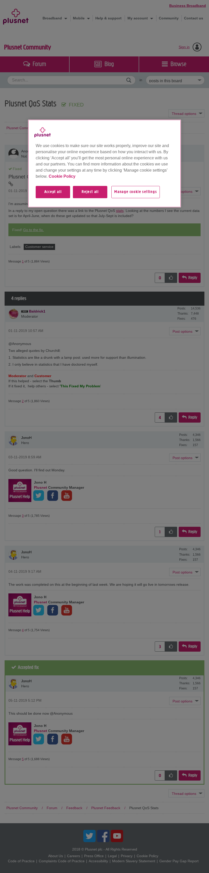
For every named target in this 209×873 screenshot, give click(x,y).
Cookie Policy (62, 176)
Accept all (53, 192)
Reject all (90, 192)
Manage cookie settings (135, 192)
